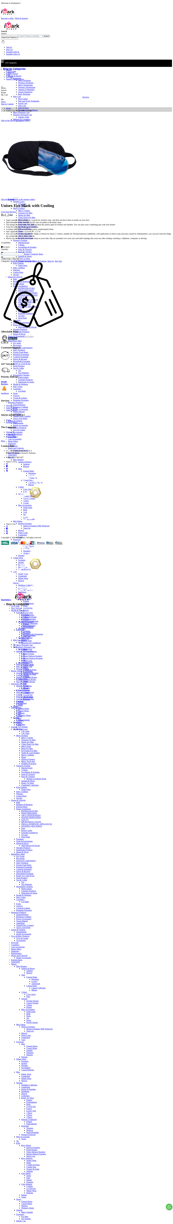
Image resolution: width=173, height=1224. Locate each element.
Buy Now (16, 259)
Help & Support (21, 18)
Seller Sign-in (11, 410)
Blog (8, 74)
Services (9, 77)
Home (8, 70)
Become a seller (7, 18)
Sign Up (9, 49)
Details (4, 382)
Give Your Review (8, 212)
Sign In (9, 47)
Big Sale (58, 261)
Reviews (4, 384)
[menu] (2, 86)
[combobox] (30, 36)
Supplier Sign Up (13, 54)
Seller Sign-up (11, 408)
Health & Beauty (17, 261)
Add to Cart (6, 259)
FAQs (8, 420)
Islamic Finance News (15, 79)
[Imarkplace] (12, 29)
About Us (10, 72)
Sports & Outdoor (39, 261)
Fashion (28, 261)
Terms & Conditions (14, 434)
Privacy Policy (12, 437)
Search (46, 36)
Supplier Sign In (12, 52)
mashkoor (5, 393)
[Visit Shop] (4, 391)
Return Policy (11, 422)
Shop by (50, 261)
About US (10, 432)
